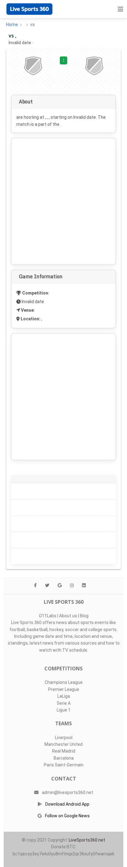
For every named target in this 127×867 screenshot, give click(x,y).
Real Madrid (63, 751)
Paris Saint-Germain (64, 764)
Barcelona (64, 758)
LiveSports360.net (87, 840)
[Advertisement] (63, 201)
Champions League (64, 682)
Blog (84, 615)
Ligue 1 (64, 709)
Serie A (64, 703)
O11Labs (47, 615)
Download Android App (67, 804)
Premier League (63, 689)
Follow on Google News (67, 815)
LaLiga (63, 696)
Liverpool (63, 737)
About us (68, 615)
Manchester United (63, 744)
